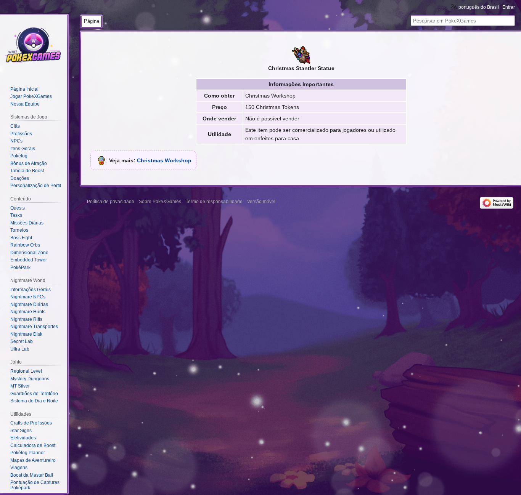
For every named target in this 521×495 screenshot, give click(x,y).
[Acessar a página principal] (33, 45)
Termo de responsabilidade (214, 201)
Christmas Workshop (164, 160)
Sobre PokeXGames (160, 201)
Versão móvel (261, 201)
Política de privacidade (110, 201)
